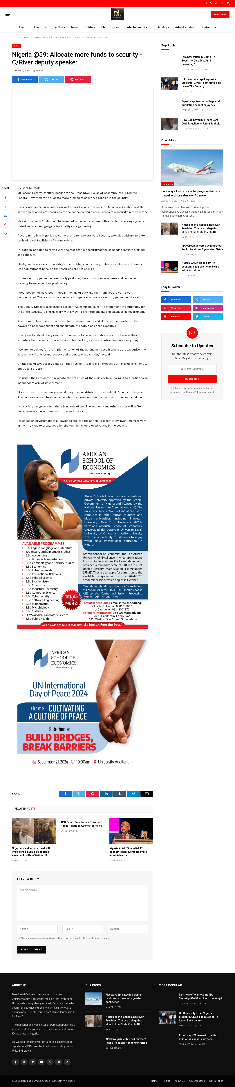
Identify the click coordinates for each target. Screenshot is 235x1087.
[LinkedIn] (5, 215)
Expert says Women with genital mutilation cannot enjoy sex (201, 103)
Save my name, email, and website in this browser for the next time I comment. (66, 938)
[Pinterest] (5, 224)
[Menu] (8, 14)
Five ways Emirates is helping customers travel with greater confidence (190, 193)
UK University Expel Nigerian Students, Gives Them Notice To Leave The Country (201, 83)
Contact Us (208, 27)
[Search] (227, 3)
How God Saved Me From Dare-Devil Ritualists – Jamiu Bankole (201, 121)
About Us (39, 27)
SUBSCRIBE (220, 14)
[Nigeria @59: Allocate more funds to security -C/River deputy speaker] (82, 133)
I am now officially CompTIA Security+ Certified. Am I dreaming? (198, 60)
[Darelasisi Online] (117, 14)
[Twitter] (5, 206)
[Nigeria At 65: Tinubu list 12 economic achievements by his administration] (131, 831)
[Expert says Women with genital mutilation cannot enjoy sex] (169, 105)
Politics (90, 27)
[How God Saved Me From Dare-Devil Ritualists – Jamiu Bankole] (169, 124)
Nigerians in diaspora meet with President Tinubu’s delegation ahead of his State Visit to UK (31, 852)
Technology (161, 27)
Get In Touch (216, 1080)
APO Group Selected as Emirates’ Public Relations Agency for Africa (81, 824)
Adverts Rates (184, 27)
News (75, 27)
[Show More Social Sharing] (95, 79)
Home (23, 27)
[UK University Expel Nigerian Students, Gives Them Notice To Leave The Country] (169, 83)
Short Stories (110, 27)
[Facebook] (5, 197)
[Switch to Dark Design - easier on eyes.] (223, 3)
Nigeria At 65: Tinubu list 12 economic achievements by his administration (128, 852)
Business (168, 184)
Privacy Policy (193, 392)
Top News (58, 27)
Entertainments (136, 27)
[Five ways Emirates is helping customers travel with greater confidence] (192, 167)
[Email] (5, 233)
